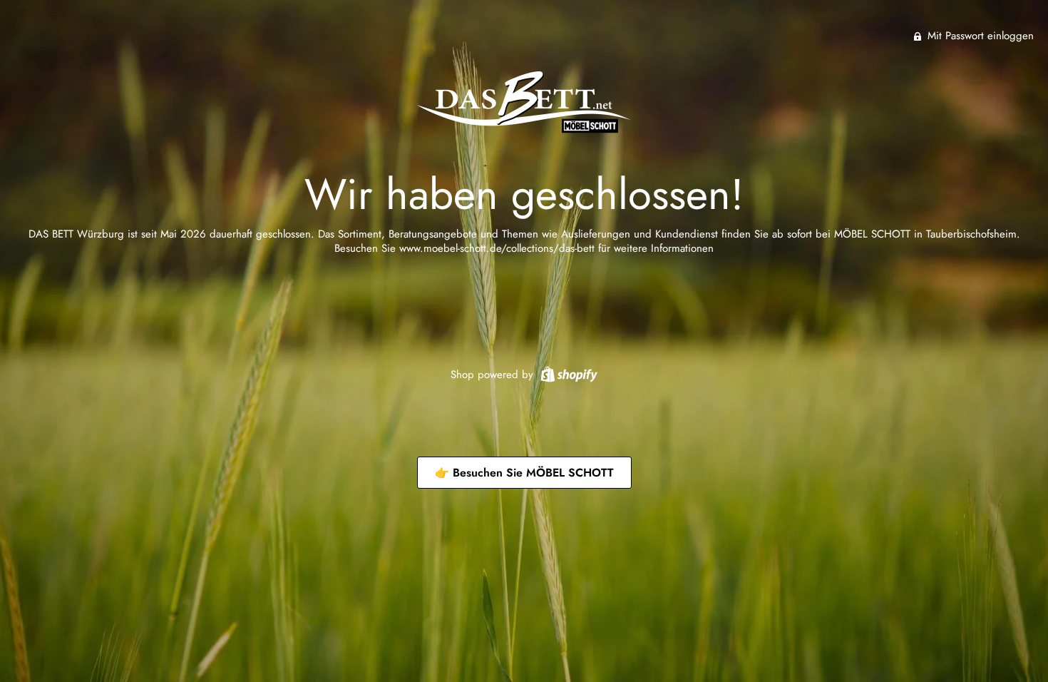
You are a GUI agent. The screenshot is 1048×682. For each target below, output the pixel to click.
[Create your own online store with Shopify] (567, 373)
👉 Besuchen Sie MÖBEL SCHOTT (524, 472)
